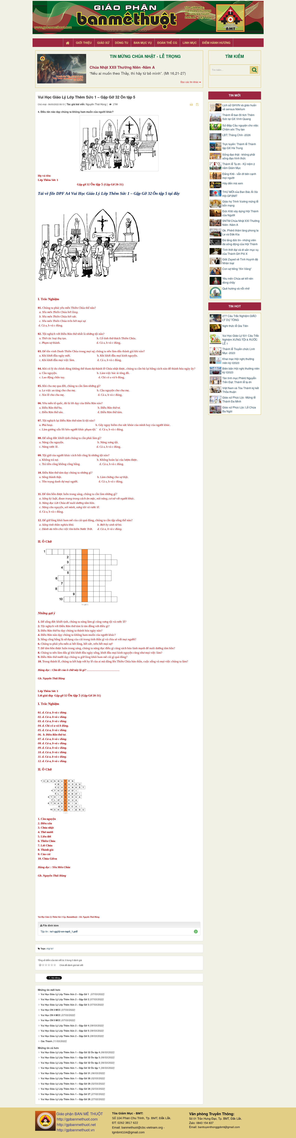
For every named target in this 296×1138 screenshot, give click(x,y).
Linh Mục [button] (190, 43)
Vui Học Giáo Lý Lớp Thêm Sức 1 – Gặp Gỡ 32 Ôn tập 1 (70, 1067)
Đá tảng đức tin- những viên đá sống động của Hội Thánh (240, 242)
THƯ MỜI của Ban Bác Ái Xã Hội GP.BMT (240, 194)
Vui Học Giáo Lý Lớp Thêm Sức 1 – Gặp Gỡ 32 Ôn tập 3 (70, 1057)
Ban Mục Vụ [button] (143, 43)
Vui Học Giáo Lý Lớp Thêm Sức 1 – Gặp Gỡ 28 (65, 1088)
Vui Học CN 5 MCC (50, 1020)
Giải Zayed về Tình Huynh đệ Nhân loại (240, 261)
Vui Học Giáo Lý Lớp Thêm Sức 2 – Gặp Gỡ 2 (65, 999)
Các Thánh (46, 1041)
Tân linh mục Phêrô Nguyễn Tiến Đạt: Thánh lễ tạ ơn (239, 380)
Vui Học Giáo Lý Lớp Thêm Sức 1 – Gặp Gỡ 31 (65, 1073)
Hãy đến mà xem (232, 183)
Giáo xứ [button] (103, 43)
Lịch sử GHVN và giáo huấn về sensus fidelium (239, 107)
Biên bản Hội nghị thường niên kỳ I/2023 (241, 370)
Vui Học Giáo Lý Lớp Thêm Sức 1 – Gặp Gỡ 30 (65, 1078)
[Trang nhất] (68, 42)
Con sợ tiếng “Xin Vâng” (236, 269)
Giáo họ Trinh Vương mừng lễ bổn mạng (240, 203)
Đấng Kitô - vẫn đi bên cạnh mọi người (239, 176)
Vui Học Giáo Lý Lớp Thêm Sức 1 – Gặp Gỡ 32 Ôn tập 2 (70, 1062)
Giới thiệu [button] (84, 43)
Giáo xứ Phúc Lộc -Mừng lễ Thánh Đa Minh (239, 399)
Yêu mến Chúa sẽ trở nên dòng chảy (237, 280)
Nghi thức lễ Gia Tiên (235, 326)
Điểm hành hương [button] (216, 43)
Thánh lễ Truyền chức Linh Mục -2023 (238, 351)
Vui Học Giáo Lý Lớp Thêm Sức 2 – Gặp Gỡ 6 (65, 1036)
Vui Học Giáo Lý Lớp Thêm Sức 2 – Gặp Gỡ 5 (65, 1030)
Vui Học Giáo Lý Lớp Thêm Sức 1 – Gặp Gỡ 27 (65, 1094)
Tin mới (235, 95)
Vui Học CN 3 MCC (50, 1009)
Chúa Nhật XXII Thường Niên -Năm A (122, 67)
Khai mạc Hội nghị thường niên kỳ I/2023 (238, 361)
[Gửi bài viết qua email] (185, 104)
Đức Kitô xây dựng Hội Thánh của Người (240, 213)
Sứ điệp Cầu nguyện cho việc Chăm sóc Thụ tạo (240, 127)
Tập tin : (59, 931)
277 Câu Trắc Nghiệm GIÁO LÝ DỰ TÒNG (239, 318)
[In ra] (192, 104)
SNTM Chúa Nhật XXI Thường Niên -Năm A (241, 223)
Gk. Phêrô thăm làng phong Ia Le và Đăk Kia (240, 232)
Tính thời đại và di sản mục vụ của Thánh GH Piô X (240, 252)
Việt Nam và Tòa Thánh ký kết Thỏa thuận (240, 390)
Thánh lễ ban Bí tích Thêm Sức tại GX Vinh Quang (238, 117)
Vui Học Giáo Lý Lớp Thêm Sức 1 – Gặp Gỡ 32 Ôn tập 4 (70, 1052)
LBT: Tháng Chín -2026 (236, 135)
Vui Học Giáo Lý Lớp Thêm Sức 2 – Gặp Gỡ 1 (65, 994)
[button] (196, 931)
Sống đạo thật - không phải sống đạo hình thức (238, 156)
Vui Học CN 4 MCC (50, 1015)
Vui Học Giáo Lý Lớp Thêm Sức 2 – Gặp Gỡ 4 (65, 1025)
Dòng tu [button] (121, 43)
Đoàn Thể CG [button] (167, 43)
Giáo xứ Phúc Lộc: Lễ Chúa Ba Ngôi (239, 409)
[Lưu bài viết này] (198, 104)
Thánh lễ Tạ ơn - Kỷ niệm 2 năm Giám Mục (238, 166)
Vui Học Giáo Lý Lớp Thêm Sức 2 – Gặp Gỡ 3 (65, 1004)
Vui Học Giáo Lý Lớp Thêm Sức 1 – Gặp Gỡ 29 (65, 1083)
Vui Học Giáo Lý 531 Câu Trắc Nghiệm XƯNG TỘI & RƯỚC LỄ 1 (240, 339)
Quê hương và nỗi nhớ (235, 288)
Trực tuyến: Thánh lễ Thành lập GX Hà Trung (239, 146)
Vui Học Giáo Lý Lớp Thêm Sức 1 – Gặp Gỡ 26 (65, 1099)
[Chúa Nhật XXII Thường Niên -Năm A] (61, 69)
